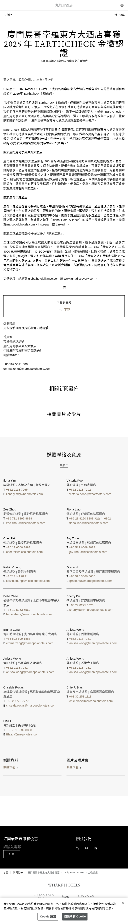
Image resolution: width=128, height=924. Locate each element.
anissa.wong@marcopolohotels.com (93, 643)
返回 (9, 15)
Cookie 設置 (48, 916)
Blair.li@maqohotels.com (22, 734)
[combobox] (64, 465)
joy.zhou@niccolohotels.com (88, 552)
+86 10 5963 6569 (18, 609)
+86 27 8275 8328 (81, 605)
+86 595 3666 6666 (82, 576)
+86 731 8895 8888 (19, 518)
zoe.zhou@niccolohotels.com (25, 523)
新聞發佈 (18, 872)
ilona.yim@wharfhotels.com (24, 494)
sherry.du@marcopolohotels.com (91, 609)
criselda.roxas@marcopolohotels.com (31, 705)
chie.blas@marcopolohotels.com (91, 701)
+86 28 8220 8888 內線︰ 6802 (90, 518)
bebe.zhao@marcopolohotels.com (29, 614)
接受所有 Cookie (75, 916)
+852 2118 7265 (17, 489)
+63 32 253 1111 (80, 696)
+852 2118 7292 (80, 489)
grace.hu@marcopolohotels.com (90, 581)
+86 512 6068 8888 (82, 547)
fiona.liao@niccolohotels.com (88, 523)
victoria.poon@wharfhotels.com (90, 494)
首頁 (5, 872)
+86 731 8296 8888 (19, 730)
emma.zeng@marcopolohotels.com (29, 643)
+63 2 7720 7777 (17, 701)
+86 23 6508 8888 (18, 547)
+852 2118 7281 (80, 638)
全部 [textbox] (62, 465)
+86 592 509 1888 (18, 638)
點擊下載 (9, 768)
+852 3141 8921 (17, 576)
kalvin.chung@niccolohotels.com (28, 581)
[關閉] (122, 903)
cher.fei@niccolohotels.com (24, 552)
